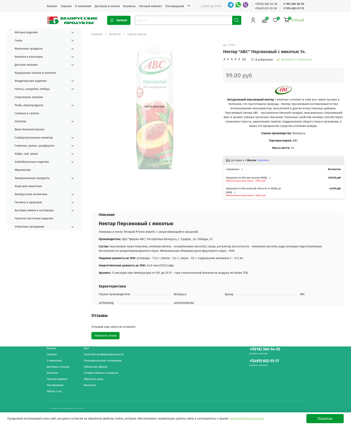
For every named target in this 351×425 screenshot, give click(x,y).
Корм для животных (28, 186)
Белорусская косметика (31, 194)
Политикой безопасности (246, 418)
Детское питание (26, 64)
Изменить (263, 160)
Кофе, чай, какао (26, 153)
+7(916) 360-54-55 (266, 4)
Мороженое (23, 170)
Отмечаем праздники (29, 226)
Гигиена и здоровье (28, 202)
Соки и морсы (136, 34)
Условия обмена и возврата (101, 372)
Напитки (115, 34)
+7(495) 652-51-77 (264, 361)
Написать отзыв (105, 335)
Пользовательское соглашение (103, 360)
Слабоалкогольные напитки (34, 137)
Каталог (52, 6)
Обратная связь (93, 379)
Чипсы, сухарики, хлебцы (32, 89)
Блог (86, 348)
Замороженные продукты (32, 178)
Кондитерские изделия (31, 81)
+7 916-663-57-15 (293, 8)
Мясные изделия (26, 32)
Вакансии (90, 385)
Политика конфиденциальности (104, 354)
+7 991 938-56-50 (293, 4)
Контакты (129, 6)
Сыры (18, 40)
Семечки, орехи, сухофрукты (34, 145)
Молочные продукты (29, 48)
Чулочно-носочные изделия (34, 218)
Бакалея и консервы (29, 56)
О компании (83, 6)
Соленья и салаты (27, 113)
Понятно (325, 418)
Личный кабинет (150, 6)
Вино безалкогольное (29, 129)
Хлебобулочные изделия (32, 162)
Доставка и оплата (107, 6)
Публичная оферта (95, 366)
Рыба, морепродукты (29, 105)
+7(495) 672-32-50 (266, 8)
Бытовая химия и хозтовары (34, 210)
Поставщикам (174, 6)
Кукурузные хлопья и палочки (35, 73)
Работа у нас (54, 391)
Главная (66, 6)
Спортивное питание (29, 97)
